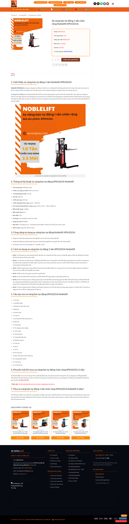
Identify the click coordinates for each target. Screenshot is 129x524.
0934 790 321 (28, 468)
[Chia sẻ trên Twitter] (56, 64)
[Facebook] (12, 479)
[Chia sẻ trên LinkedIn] (66, 64)
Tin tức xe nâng (54, 458)
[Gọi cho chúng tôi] (101, 3)
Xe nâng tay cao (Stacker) (75, 461)
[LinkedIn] (28, 479)
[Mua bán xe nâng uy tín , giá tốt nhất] (17, 3)
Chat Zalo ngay (99, 477)
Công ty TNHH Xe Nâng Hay (34, 519)
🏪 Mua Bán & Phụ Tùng (60, 5)
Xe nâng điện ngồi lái (74, 466)
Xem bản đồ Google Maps (102, 480)
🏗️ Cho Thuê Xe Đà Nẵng (40, 2)
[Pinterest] (32, 479)
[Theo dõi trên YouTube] (107, 3)
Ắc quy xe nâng (73, 481)
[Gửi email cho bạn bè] (59, 64)
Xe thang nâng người (74, 475)
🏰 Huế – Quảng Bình (80, 2)
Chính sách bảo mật (55, 466)
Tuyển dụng (53, 463)
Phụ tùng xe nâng (73, 478)
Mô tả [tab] (13, 75)
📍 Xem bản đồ (46, 519)
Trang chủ (14, 15)
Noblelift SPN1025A (17, 88)
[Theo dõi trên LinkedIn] (104, 3)
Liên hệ (79, 9)
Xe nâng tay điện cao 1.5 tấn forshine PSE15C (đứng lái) (20, 432)
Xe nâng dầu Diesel (74, 472)
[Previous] (11, 426)
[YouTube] (20, 479)
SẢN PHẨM (56, 9)
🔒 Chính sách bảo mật (58, 519)
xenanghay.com (22, 474)
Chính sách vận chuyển (56, 484)
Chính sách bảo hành (56, 478)
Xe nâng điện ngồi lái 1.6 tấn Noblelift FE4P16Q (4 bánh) (40, 432)
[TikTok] (16, 479)
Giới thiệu (68, 9)
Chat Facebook (123, 518)
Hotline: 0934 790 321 (121, 521)
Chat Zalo (124, 515)
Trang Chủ (43, 9)
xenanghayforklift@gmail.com (25, 471)
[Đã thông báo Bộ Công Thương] (28, 485)
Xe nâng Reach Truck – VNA (76, 469)
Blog (89, 9)
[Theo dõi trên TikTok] (94, 3)
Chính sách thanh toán (56, 481)
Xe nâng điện (23, 15)
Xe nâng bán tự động (34, 15)
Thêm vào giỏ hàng (70, 59)
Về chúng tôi (53, 455)
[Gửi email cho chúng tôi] (98, 3)
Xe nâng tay (72, 455)
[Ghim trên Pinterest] (62, 64)
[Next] (89, 426)
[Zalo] (24, 479)
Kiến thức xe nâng (55, 461)
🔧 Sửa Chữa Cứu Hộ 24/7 (55, 2)
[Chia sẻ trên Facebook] (53, 64)
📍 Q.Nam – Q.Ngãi (68, 2)
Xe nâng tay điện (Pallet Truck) (77, 463)
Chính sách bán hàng (56, 475)
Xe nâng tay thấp (73, 458)
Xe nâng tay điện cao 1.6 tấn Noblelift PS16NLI (60, 432)
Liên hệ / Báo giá (54, 487)
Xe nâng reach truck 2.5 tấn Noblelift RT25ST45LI (80, 432)
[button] (23, 9)
